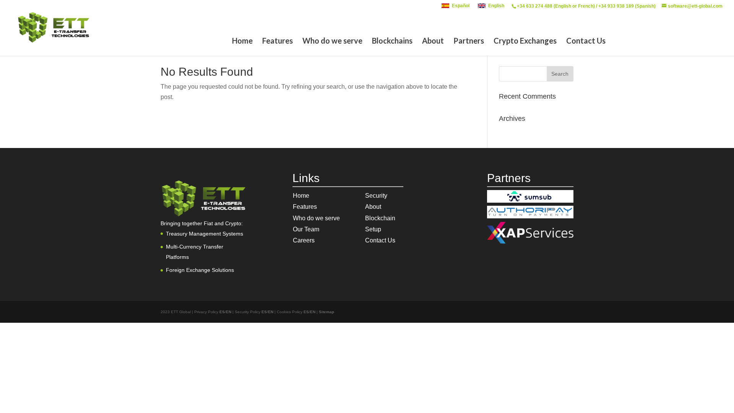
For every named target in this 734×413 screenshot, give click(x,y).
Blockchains (392, 41)
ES (222, 312)
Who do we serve (332, 41)
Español (460, 5)
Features (277, 41)
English (496, 5)
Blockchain (380, 218)
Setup (373, 229)
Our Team (306, 229)
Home (242, 41)
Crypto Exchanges (525, 41)
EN (228, 312)
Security (376, 195)
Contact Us (586, 41)
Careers (304, 240)
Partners (468, 41)
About (433, 41)
